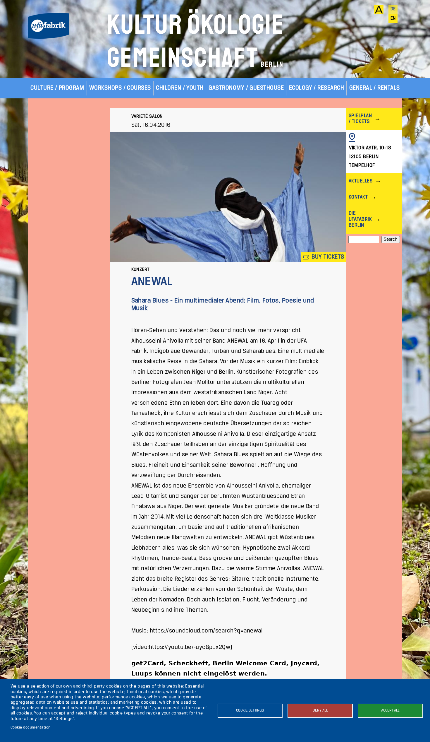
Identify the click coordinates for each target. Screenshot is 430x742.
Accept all (390, 710)
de (393, 9)
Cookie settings (250, 710)
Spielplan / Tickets (360, 118)
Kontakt (358, 197)
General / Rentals (374, 88)
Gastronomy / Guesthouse (246, 88)
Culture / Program (57, 88)
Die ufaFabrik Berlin (360, 219)
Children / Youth (180, 88)
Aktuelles (360, 181)
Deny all (320, 710)
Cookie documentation (31, 727)
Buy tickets (327, 257)
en (393, 18)
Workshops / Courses (120, 88)
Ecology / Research (316, 88)
